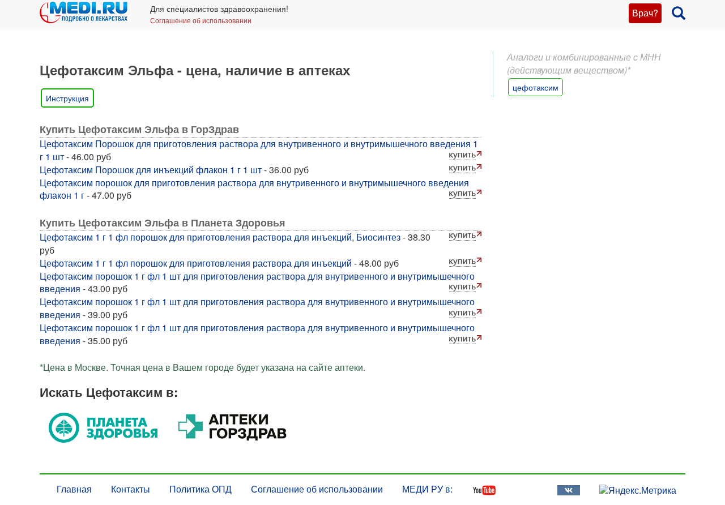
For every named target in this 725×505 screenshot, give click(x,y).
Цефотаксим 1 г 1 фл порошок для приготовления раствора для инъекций (196, 262)
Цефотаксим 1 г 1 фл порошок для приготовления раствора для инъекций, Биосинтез (220, 236)
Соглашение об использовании (200, 20)
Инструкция (67, 98)
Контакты (130, 488)
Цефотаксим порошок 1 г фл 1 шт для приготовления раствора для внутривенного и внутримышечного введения (257, 282)
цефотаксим (535, 87)
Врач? (645, 12)
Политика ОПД (200, 488)
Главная (74, 488)
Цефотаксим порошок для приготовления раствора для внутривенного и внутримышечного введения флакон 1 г (254, 189)
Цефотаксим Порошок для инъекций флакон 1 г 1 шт (151, 169)
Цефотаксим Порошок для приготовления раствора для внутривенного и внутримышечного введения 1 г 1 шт (259, 150)
